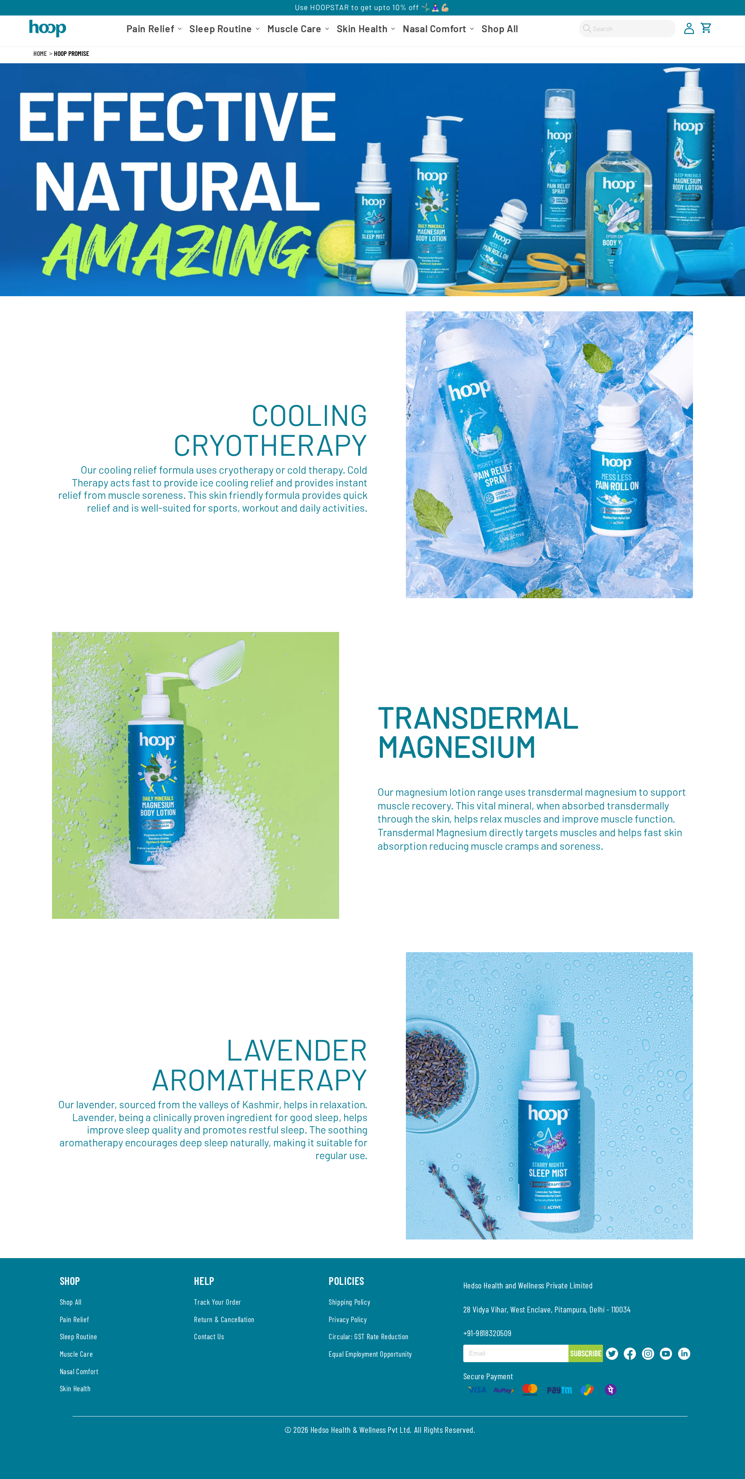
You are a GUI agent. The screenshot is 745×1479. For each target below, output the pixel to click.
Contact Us (209, 1336)
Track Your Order (217, 1301)
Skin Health (75, 1388)
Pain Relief (74, 1319)
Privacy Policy (348, 1319)
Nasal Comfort (79, 1371)
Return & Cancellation (224, 1319)
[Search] (587, 28)
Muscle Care (76, 1353)
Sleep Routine (78, 1336)
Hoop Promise (71, 53)
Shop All (70, 1301)
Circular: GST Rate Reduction (369, 1336)
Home (40, 53)
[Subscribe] (585, 1353)
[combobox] (627, 28)
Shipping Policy (349, 1301)
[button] (153, 28)
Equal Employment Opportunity (370, 1353)
